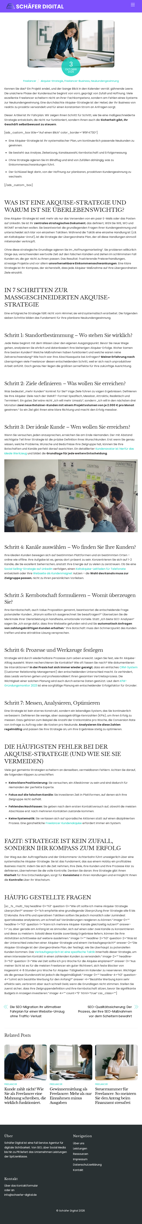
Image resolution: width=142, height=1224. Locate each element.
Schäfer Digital (68, 1210)
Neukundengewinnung (105, 81)
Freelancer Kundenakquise (64, 823)
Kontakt (78, 1170)
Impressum (80, 1159)
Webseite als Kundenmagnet (52, 573)
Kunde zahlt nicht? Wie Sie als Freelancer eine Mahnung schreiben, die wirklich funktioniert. (25, 1096)
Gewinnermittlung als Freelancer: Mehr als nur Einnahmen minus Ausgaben (70, 1096)
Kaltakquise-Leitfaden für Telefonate (101, 569)
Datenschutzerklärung (87, 1164)
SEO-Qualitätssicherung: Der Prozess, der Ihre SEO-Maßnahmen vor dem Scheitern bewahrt (105, 1011)
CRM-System (128, 667)
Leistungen (80, 1148)
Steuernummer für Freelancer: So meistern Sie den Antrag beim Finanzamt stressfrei (115, 1096)
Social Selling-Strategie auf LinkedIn (28, 569)
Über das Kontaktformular (21, 1185)
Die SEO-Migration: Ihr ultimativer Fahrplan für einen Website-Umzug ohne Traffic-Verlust (37, 1011)
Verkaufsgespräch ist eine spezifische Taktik (65, 952)
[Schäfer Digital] (34, 8)
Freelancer (29, 81)
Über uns (78, 1143)
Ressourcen (80, 1154)
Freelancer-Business (77, 81)
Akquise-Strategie (52, 81)
